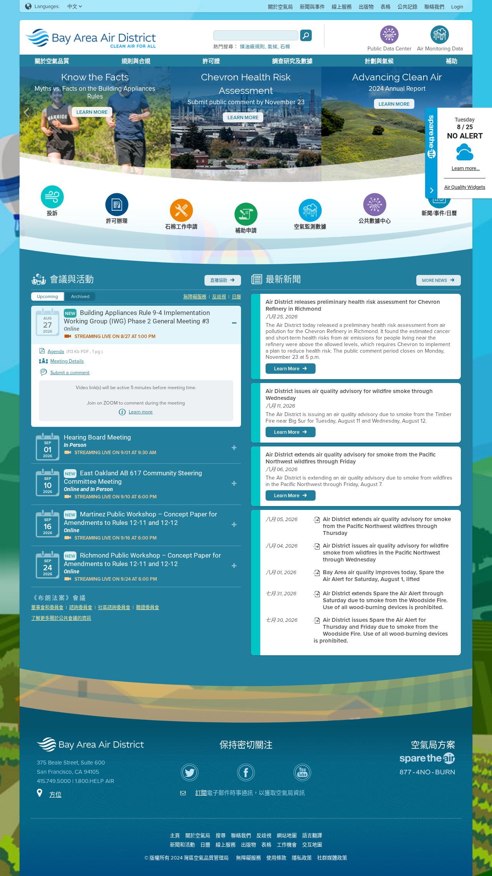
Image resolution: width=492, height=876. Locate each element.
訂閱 (201, 793)
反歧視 (219, 296)
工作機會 (287, 844)
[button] (27, 112)
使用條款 (276, 857)
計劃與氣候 (379, 61)
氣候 (273, 47)
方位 (55, 794)
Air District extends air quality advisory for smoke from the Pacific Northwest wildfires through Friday (350, 458)
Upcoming (47, 296)
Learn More (92, 112)
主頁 (175, 835)
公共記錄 (407, 6)
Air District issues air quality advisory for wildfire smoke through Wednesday (349, 394)
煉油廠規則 (252, 47)
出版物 (366, 6)
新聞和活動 (182, 844)
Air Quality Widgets (464, 187)
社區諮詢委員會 (114, 607)
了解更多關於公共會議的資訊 (61, 618)
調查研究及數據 (292, 61)
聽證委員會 (147, 607)
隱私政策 (302, 857)
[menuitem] (280, 6)
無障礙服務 (194, 296)
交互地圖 (312, 844)
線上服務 (342, 6)
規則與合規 (135, 61)
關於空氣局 (280, 6)
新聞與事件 (312, 6)
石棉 (285, 47)
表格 (386, 6)
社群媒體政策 (332, 857)
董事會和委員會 (47, 607)
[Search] (306, 35)
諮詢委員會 (80, 607)
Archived (80, 296)
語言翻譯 (312, 835)
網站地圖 (287, 835)
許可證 (211, 61)
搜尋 (221, 835)
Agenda (56, 351)
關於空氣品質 (52, 61)
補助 (451, 61)
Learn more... (466, 168)
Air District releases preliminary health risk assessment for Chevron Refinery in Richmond (353, 305)
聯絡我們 (434, 6)
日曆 (236, 296)
